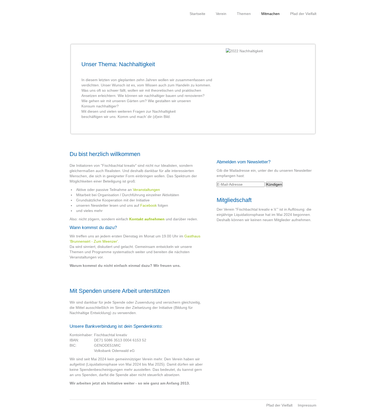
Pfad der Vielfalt (303, 14)
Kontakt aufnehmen (147, 219)
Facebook (148, 205)
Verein (221, 14)
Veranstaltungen (146, 190)
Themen (244, 14)
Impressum (307, 405)
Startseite (197, 14)
